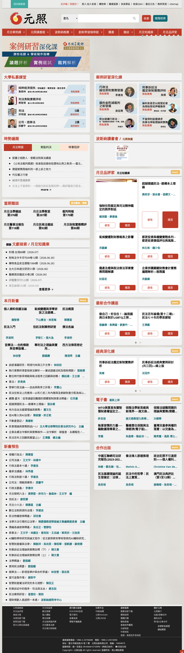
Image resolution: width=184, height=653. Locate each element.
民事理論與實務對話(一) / (46, 426)
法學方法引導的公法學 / (47, 521)
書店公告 (150, 4)
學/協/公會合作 (160, 621)
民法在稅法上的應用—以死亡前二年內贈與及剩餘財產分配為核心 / (48, 393)
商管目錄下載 (19, 621)
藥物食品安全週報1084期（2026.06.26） (32, 263)
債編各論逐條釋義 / (30, 527)
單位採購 (46, 618)
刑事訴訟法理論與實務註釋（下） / (34, 549)
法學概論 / (20, 560)
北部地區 (125, 628)
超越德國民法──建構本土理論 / (32, 404)
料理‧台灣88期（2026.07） (24, 252)
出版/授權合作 (160, 614)
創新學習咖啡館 (89, 32)
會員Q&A (138, 4)
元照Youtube (102, 614)
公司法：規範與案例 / (26, 482)
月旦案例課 (14, 32)
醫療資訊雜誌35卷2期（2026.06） (28, 274)
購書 (111, 32)
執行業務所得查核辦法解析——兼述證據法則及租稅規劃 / (47, 370)
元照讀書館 (38, 32)
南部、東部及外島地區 (131, 635)
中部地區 (125, 631)
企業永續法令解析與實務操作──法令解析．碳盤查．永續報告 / (48, 432)
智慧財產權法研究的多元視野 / (31, 583)
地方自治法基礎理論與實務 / (30, 409)
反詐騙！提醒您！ (70, 4)
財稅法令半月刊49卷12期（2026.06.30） (32, 257)
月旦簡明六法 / (40, 493)
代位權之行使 (20, 174)
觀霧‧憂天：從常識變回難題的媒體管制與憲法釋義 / (43, 398)
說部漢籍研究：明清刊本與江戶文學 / (35, 365)
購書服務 (113, 4)
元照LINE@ (101, 618)
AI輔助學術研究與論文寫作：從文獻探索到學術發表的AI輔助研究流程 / (48, 538)
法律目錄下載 (19, 618)
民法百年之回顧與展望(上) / (35, 437)
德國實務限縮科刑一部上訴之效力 (31, 169)
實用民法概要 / (22, 566)
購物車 (102, 4)
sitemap (174, 4)
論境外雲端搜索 (21, 180)
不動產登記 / (21, 421)
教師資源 (162, 4)
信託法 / (18, 499)
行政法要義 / (21, 488)
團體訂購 (125, 618)
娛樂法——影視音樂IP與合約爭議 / (39, 572)
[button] (41, 68)
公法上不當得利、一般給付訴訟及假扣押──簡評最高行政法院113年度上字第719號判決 (48, 186)
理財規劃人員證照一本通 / (35, 600)
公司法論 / (25, 460)
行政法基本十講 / (23, 465)
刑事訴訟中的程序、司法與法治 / (32, 588)
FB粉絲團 (100, 611)
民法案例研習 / (26, 594)
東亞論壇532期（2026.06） (25, 285)
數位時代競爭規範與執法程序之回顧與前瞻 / (48, 376)
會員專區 (125, 4)
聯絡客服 (125, 621)
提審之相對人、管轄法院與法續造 (31, 158)
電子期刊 (73, 614)
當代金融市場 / (22, 577)
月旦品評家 (170, 32)
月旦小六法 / (25, 505)
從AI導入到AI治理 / (30, 415)
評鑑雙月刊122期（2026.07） (26, 280)
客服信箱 (121, 646)
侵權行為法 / (21, 454)
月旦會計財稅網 (49, 628)
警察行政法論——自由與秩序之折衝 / (35, 387)
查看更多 (44, 289)
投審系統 (73, 618)
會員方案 (17, 614)
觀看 (107, 236)
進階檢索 (160, 18)
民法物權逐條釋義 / (25, 516)
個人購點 (46, 614)
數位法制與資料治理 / (26, 510)
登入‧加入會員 (89, 4)
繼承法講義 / (21, 471)
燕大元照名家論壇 (21, 624)
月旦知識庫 (146, 32)
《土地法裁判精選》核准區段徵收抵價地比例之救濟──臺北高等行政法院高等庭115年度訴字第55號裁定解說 (48, 163)
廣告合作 (158, 618)
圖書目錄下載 (127, 611)
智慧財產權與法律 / (45, 544)
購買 (127, 236)
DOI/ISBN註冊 (76, 611)
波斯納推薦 (62, 32)
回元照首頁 (19, 4)
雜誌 (126, 32)
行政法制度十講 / (23, 477)
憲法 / (17, 381)
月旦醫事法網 (48, 624)
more (44, 189)
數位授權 (46, 611)
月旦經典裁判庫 (49, 621)
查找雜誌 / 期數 (79, 203)
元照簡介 (158, 611)
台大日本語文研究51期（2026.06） (29, 269)
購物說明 (125, 614)
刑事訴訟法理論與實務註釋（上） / (34, 555)
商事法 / (44, 532)
